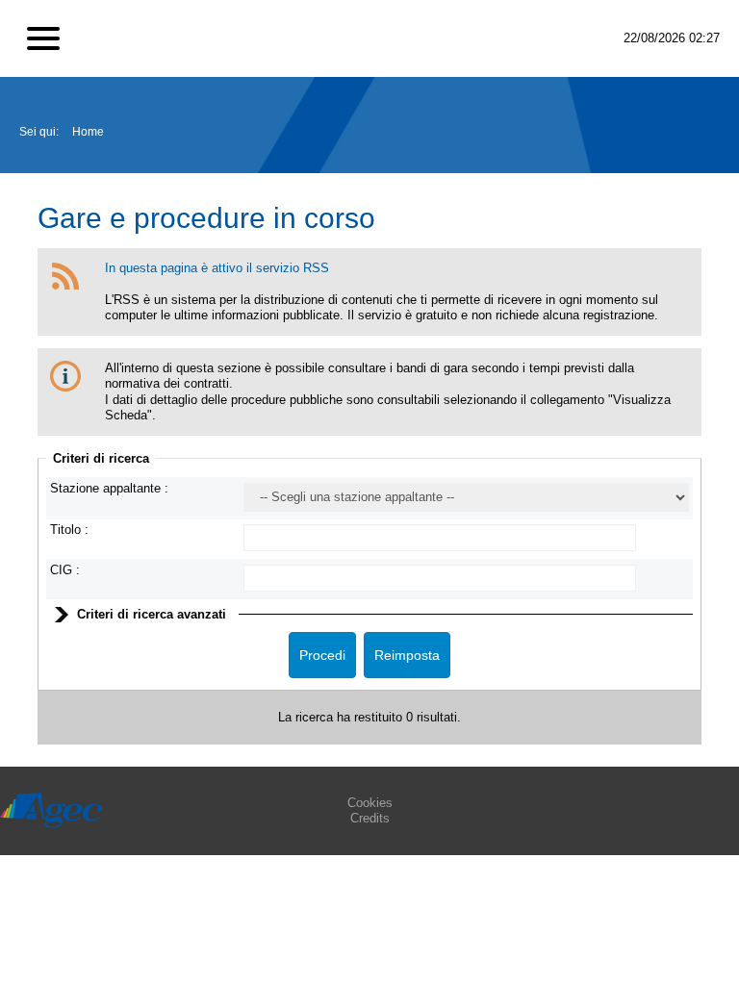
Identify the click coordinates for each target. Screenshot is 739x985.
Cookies (370, 803)
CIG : (65, 570)
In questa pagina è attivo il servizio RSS (217, 268)
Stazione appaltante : (109, 488)
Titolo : (69, 529)
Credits (370, 818)
